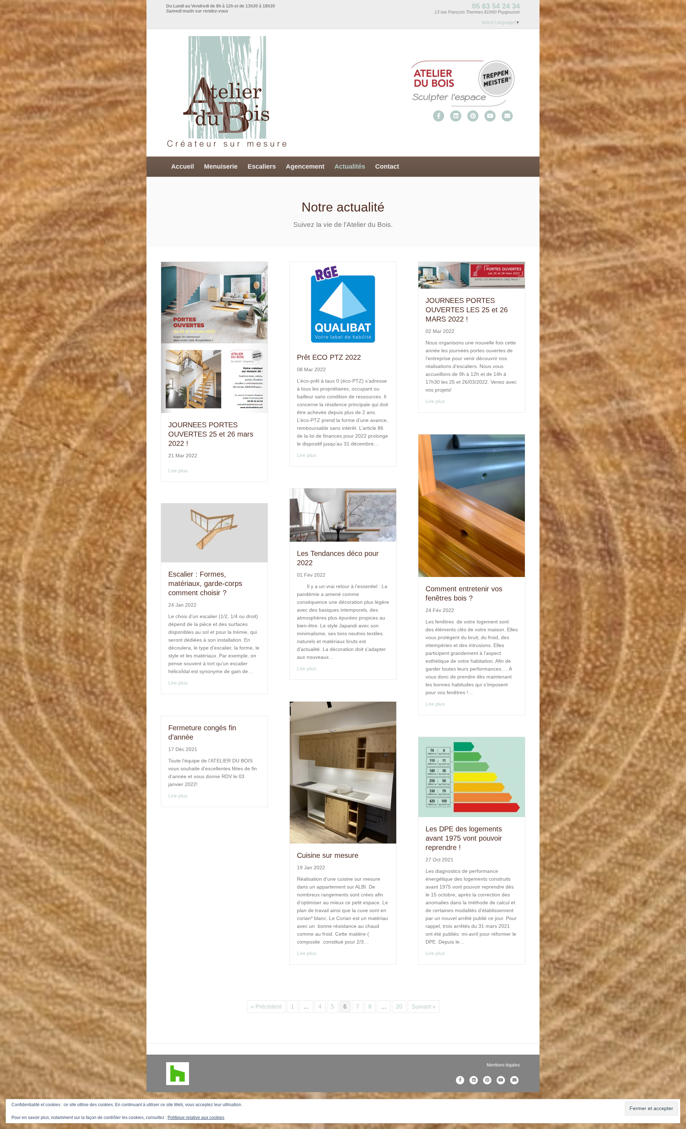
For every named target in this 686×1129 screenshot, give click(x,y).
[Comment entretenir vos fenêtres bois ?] (471, 505)
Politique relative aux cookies (196, 1117)
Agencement (305, 166)
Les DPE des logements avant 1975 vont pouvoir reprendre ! (464, 838)
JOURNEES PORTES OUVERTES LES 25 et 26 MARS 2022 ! (467, 310)
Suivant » (424, 1007)
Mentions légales (503, 1065)
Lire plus (178, 470)
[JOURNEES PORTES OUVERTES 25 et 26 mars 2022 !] (214, 337)
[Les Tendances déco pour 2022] (343, 515)
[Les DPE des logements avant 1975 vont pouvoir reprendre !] (471, 777)
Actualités (349, 166)
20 (399, 1007)
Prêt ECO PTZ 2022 (329, 357)
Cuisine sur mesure (327, 855)
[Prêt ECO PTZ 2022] (343, 303)
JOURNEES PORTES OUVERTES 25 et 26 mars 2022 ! (210, 434)
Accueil (182, 166)
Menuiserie (221, 166)
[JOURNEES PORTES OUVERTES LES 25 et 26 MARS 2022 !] (471, 275)
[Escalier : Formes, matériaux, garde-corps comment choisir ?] (214, 532)
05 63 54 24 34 (496, 6)
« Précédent (266, 1007)
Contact (387, 166)
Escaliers (262, 166)
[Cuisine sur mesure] (343, 772)
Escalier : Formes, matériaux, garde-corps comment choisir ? (205, 583)
